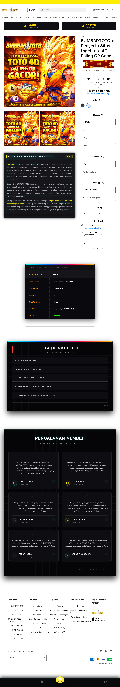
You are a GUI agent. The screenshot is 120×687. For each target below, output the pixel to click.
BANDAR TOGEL (17, 615)
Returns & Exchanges (59, 615)
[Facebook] (95, 249)
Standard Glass (90, 190)
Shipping (98, 82)
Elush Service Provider (38, 619)
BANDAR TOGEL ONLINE (14, 620)
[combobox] (62, 10)
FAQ (59, 623)
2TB (85, 146)
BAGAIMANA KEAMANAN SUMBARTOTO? (60, 377)
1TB (85, 138)
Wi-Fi (85, 164)
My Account (59, 606)
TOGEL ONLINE (17, 626)
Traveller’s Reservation (39, 632)
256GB (86, 122)
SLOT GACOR (17, 630)
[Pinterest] (102, 249)
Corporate (38, 610)
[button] (8, 18)
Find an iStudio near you (78, 611)
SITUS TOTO (17, 610)
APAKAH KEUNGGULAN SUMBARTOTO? (60, 386)
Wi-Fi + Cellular (89, 172)
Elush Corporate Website (81, 621)
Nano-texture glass (91, 198)
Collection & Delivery (59, 610)
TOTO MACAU (18, 639)
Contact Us (59, 619)
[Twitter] (98, 249)
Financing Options (38, 623)
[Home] (10, 10)
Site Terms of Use (60, 632)
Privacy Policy (59, 628)
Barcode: (99, 71)
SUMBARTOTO (17, 606)
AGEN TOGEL (17, 634)
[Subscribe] (43, 658)
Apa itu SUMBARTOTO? (60, 360)
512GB (86, 130)
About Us (80, 606)
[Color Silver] (88, 105)
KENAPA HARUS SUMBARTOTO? (60, 369)
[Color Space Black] (83, 105)
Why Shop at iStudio (80, 617)
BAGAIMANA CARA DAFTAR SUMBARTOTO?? (60, 395)
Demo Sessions (38, 615)
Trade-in (38, 628)
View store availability (92, 228)
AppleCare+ (38, 606)
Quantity (98, 208)
